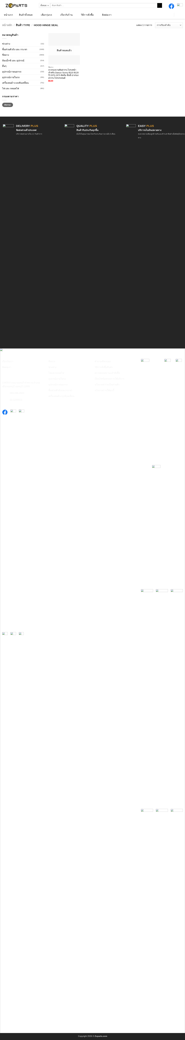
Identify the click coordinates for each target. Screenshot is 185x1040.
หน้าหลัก (7, 25)
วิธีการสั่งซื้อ (87, 15)
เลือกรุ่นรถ (46, 15)
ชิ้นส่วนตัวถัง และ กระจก (14, 49)
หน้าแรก (8, 15)
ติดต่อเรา (106, 15)
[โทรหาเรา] (4, 393)
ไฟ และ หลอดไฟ (10, 88)
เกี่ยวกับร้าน (66, 15)
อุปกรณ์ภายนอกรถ (11, 71)
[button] (168, 14)
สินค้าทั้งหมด (26, 15)
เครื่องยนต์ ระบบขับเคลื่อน (15, 83)
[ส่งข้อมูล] (159, 5)
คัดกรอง (7, 105)
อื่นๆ (4, 66)
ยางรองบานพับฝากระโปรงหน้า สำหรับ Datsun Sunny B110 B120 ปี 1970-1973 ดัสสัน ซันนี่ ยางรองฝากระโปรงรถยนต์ (63, 74)
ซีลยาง (5, 55)
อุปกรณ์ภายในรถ (11, 77)
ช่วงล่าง (6, 44)
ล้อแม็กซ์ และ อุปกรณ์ (13, 60)
